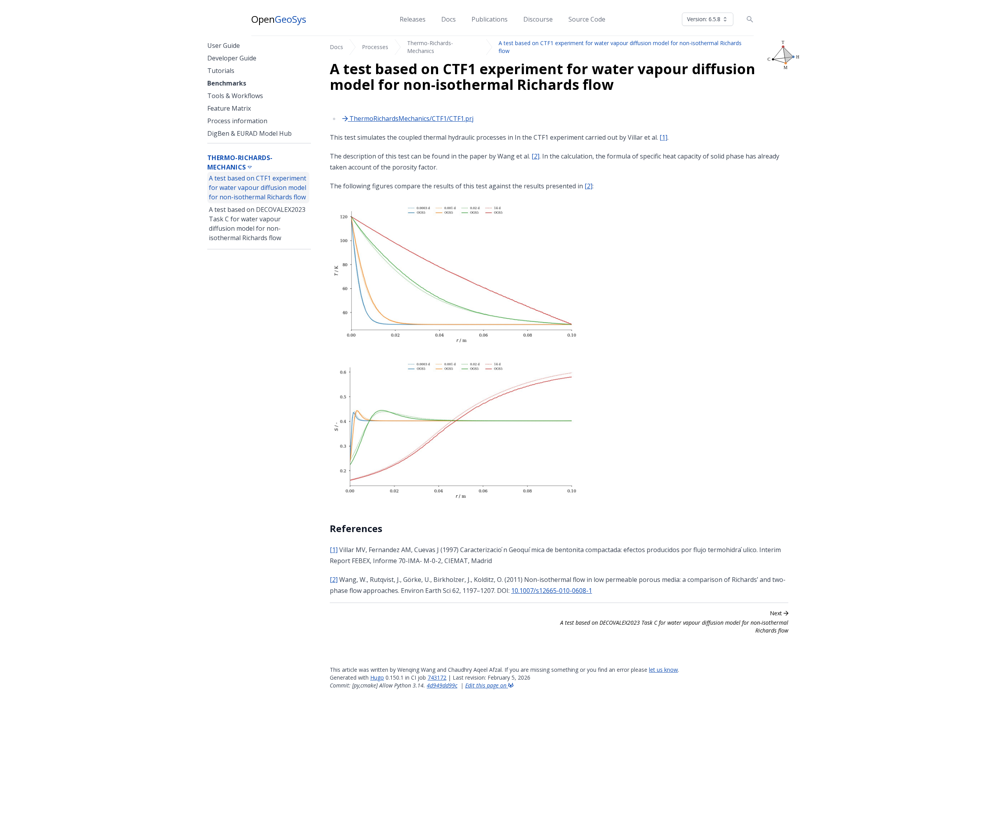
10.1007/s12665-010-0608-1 (551, 590)
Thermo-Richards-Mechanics (430, 47)
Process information (237, 121)
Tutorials (220, 70)
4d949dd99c (442, 685)
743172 (437, 677)
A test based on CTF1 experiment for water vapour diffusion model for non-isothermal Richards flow (257, 187)
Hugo (377, 677)
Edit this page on (486, 685)
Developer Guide (231, 58)
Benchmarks (226, 83)
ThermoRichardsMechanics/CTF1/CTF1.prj (410, 118)
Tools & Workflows (235, 95)
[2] (535, 156)
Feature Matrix (229, 108)
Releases (413, 19)
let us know (663, 669)
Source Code (586, 19)
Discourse (538, 19)
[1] (663, 137)
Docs (448, 19)
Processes (375, 47)
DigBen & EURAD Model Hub (249, 133)
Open (278, 19)
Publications (489, 19)
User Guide (223, 45)
